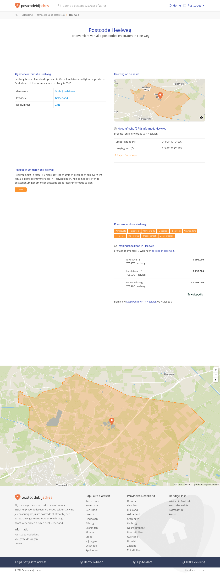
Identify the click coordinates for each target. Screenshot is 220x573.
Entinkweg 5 (133, 259)
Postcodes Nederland (27, 534)
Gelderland (61, 98)
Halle (120, 235)
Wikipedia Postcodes (180, 501)
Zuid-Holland (134, 550)
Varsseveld (121, 230)
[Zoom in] (215, 369)
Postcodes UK (176, 509)
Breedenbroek (149, 235)
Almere (90, 532)
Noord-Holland (135, 532)
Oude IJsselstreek (65, 91)
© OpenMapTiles (182, 484)
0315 (57, 104)
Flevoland (132, 505)
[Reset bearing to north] (215, 379)
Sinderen (163, 230)
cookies (201, 570)
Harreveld (134, 230)
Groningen (92, 527)
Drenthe (132, 501)
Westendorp (190, 230)
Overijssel (133, 536)
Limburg (132, 523)
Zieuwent (176, 230)
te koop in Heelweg (163, 250)
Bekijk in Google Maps (126, 155)
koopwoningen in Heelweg (141, 301)
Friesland (132, 509)
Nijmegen (91, 541)
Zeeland (131, 545)
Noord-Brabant (136, 527)
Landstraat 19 (134, 271)
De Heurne (133, 235)
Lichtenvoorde (166, 235)
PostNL (173, 514)
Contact (19, 543)
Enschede (91, 545)
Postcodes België (178, 505)
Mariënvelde (149, 230)
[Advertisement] (110, 53)
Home (177, 5)
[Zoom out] (215, 374)
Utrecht (90, 514)
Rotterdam (92, 505)
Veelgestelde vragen (26, 539)
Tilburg (90, 523)
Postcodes (194, 5)
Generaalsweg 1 (135, 282)
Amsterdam (92, 501)
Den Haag (91, 509)
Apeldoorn (92, 550)
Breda (89, 536)
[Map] (159, 100)
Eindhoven (92, 518)
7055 (20, 189)
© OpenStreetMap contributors (205, 484)
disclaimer (190, 570)
